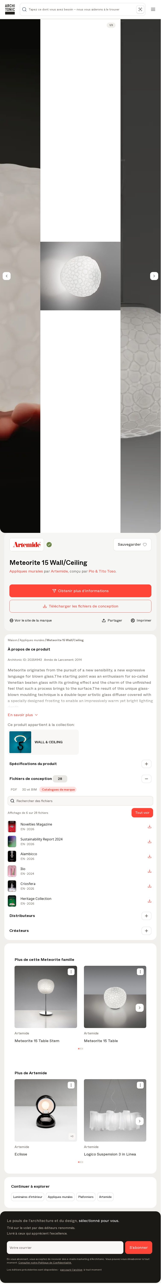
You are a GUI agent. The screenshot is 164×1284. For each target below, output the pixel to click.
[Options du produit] (71, 971)
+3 (71, 1136)
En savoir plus (20, 715)
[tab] (13, 789)
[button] (78, 1048)
